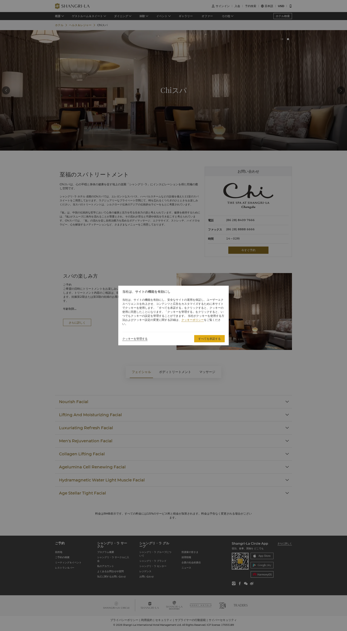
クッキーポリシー (192, 320)
